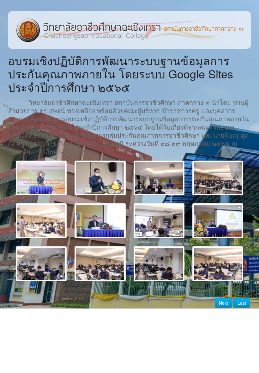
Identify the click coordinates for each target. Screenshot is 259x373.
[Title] (41, 178)
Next (223, 303)
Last (242, 303)
